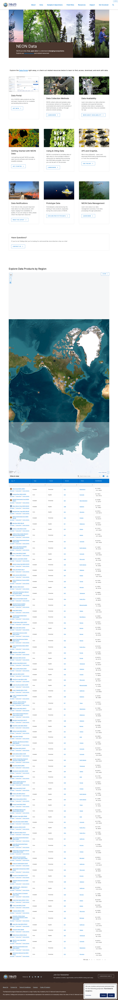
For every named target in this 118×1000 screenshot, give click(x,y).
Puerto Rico (82, 599)
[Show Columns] (103, 476)
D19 (65, 529)
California (82, 690)
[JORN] (61, 386)
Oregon (81, 731)
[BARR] (38, 354)
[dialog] (100, 991)
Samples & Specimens (55, 5)
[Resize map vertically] (108, 472)
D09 (65, 548)
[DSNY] (72, 388)
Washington (82, 489)
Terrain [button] (51, 480)
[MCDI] (65, 382)
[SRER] (59, 386)
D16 (65, 489)
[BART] (77, 379)
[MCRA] (54, 379)
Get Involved (103, 5)
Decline (103, 995)
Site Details (12, 490)
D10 (65, 494)
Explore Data (18, 490)
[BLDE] (59, 378)
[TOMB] (69, 386)
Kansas (81, 622)
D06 (65, 622)
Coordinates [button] (98, 480)
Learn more (52, 115)
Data (41, 5)
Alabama (82, 506)
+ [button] (10, 278)
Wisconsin (82, 559)
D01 (65, 500)
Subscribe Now (105, 976)
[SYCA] (59, 385)
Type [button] (35, 480)
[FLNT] (71, 386)
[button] (13, 480)
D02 (65, 518)
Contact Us (17, 246)
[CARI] (42, 362)
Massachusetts (83, 605)
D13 (65, 554)
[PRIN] (65, 385)
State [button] (82, 480)
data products (29, 53)
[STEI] (69, 378)
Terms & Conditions (25, 987)
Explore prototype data (57, 216)
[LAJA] (79, 393)
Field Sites (70, 5)
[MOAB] (60, 382)
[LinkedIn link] (35, 977)
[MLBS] (73, 383)
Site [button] (12, 480)
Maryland (82, 858)
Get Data (16, 108)
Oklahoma (82, 524)
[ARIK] (63, 382)
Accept (111, 995)
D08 (65, 506)
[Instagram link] (41, 977)
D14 (65, 617)
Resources (82, 5)
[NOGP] (63, 377)
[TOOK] (41, 358)
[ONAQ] (58, 381)
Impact (92, 5)
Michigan (82, 918)
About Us (5, 987)
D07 (65, 593)
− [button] (10, 280)
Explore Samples (26, 490)
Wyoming (82, 512)
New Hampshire (83, 500)
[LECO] (71, 384)
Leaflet (99, 472)
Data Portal (23, 70)
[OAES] (64, 384)
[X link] (32, 977)
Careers (35, 987)
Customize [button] (88, 995)
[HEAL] (41, 363)
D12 (65, 512)
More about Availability (92, 115)
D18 (65, 771)
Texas (81, 703)
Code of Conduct (45, 987)
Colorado (82, 494)
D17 (65, 690)
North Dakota (83, 548)
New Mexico (83, 617)
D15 (65, 777)
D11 (64, 524)
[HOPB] (76, 380)
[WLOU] (61, 381)
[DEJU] (43, 363)
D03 (65, 581)
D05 (65, 559)
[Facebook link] (29, 977)
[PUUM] (38, 392)
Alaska (81, 529)
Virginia (81, 518)
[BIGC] (55, 383)
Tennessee (82, 593)
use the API (87, 163)
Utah (81, 737)
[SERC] (74, 382)
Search (113, 4)
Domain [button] (67, 480)
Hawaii (81, 811)
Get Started (17, 166)
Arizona (81, 845)
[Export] (107, 476)
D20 (65, 811)
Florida (81, 581)
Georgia (82, 587)
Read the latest (18, 219)
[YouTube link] (38, 977)
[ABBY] (54, 378)
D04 (65, 599)
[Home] (9, 4)
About (33, 5)
